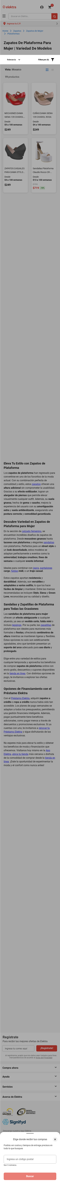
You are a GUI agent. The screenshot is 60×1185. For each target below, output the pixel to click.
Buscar (30, 1176)
